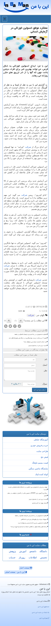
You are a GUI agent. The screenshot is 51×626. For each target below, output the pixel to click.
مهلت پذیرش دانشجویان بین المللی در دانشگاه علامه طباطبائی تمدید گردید (27, 488)
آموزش (22, 551)
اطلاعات (33, 557)
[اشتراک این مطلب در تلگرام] (19, 326)
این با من (40, 6)
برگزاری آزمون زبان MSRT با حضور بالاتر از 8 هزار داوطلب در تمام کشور (27, 494)
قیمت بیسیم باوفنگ (40, 463)
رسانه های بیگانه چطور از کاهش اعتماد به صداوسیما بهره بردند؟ (29, 526)
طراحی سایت (42, 451)
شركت (28, 147)
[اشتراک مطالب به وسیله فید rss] (6, 326)
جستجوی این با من (43, 606)
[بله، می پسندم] (21, 321)
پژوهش (12, 551)
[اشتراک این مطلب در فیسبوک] (15, 326)
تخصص (43, 557)
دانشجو (33, 551)
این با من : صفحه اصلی (15, 572)
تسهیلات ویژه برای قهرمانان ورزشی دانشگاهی (34, 519)
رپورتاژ (22, 557)
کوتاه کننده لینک (41, 474)
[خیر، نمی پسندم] (9, 321)
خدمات (12, 557)
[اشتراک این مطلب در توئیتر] (10, 326)
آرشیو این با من (44, 618)
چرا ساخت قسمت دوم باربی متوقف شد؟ (35, 341)
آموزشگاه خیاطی (41, 440)
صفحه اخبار (25, 568)
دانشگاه (43, 551)
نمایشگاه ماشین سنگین (38, 469)
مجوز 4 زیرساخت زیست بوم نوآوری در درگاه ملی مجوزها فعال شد (28, 338)
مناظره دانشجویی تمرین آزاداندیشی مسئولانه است (32, 523)
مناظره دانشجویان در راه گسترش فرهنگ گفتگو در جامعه (31, 334)
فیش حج (44, 457)
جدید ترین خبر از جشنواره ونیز (37, 345)
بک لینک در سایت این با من (40, 612)
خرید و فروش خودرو (39, 445)
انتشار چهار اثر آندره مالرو (39, 503)
